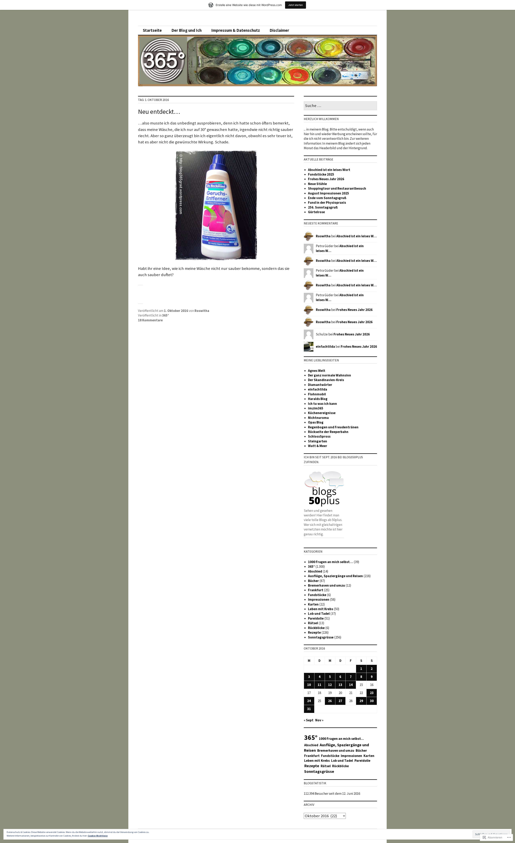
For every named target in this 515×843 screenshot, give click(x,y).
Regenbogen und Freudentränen (333, 427)
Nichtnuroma (318, 417)
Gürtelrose (316, 212)
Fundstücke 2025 (321, 174)
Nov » (319, 720)
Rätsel (313, 623)
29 (361, 701)
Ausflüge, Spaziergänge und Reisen (335, 576)
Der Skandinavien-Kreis (326, 380)
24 (309, 701)
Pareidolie (316, 618)
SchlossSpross (319, 436)
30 (372, 701)
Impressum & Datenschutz (235, 30)
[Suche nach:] (340, 106)
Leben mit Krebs (320, 609)
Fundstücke (317, 595)
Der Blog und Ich (186, 30)
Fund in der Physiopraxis (327, 202)
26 (330, 701)
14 (351, 685)
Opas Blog (315, 422)
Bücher (313, 581)
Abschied (315, 571)
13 (340, 685)
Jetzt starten (295, 4)
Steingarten (317, 441)
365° (165, 315)
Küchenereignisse (322, 413)
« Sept (308, 720)
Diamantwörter (320, 384)
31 (309, 709)
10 (309, 685)
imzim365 (315, 408)
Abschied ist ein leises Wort (329, 170)
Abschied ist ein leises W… (356, 236)
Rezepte (314, 632)
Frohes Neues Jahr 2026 (326, 179)
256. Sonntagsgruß (323, 207)
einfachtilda (325, 346)
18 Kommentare (150, 320)
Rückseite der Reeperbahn (328, 432)
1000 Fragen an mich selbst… (330, 562)
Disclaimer (279, 30)
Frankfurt (315, 590)
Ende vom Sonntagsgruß (327, 198)
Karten (313, 604)
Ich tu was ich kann (322, 403)
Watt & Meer (317, 446)
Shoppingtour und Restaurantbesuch (337, 188)
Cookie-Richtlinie (98, 835)
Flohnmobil (317, 394)
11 (319, 685)
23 (372, 693)
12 (330, 685)
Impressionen (318, 599)
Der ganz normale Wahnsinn (329, 375)
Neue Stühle (317, 184)
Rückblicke (316, 628)
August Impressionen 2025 (328, 193)
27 (340, 701)
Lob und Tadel (319, 613)
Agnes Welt (316, 370)
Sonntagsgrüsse (321, 637)
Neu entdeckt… (159, 112)
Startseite (152, 30)
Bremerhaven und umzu (326, 585)
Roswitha (202, 310)
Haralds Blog (318, 399)
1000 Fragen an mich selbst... (341, 738)
